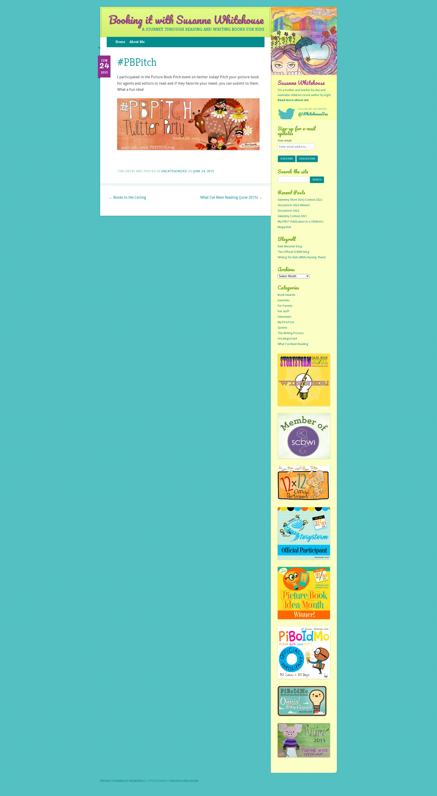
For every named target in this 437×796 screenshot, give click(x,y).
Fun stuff (283, 311)
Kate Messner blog (290, 246)
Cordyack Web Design (183, 781)
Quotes (282, 327)
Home (120, 41)
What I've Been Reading (293, 344)
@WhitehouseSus (313, 114)
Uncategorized (174, 171)
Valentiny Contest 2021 (292, 216)
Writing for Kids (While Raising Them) (302, 257)
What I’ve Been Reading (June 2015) (231, 197)
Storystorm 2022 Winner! (294, 205)
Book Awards (286, 295)
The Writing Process (291, 333)
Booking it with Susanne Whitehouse (186, 20)
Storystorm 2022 (288, 210)
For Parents (285, 305)
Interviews (284, 316)
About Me (137, 41)
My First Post (286, 322)
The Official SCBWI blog (293, 252)
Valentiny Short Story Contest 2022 (300, 199)
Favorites (284, 300)
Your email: (285, 140)
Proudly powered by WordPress (122, 781)
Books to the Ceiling (127, 197)
